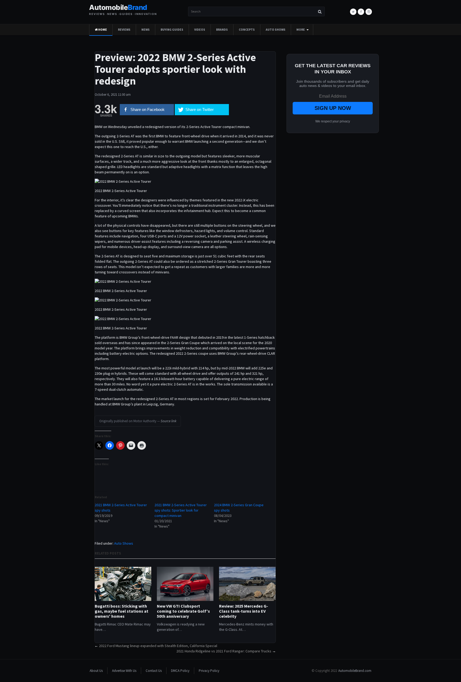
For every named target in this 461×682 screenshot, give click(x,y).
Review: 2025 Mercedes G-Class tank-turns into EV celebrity (243, 611)
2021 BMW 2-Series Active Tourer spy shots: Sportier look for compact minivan (180, 510)
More (300, 29)
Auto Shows (275, 29)
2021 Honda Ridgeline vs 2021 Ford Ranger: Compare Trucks (223, 651)
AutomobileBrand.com (354, 670)
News (145, 29)
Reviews (124, 29)
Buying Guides (172, 29)
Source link (168, 421)
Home (102, 29)
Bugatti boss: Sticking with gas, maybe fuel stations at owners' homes (121, 611)
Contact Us (154, 670)
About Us (96, 670)
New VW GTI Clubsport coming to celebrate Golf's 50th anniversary (183, 611)
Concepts (247, 29)
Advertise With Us (124, 670)
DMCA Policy (180, 670)
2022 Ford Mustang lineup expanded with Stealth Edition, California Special (158, 645)
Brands (222, 29)
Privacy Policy (209, 670)
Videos (199, 29)
